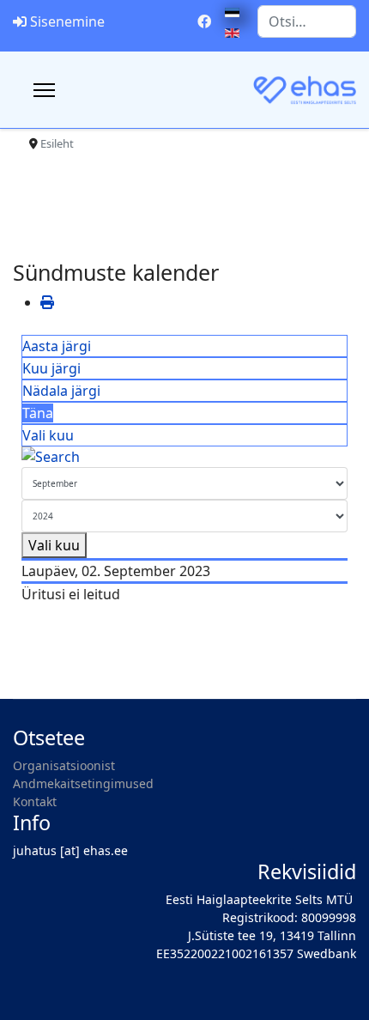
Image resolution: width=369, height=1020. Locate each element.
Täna (37, 413)
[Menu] (44, 90)
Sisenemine (67, 21)
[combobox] (306, 21)
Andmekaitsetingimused (83, 783)
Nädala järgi (61, 390)
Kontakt (35, 801)
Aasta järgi (56, 346)
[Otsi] (184, 456)
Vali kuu (48, 435)
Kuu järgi (51, 368)
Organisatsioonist (64, 765)
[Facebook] (204, 21)
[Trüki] (47, 302)
